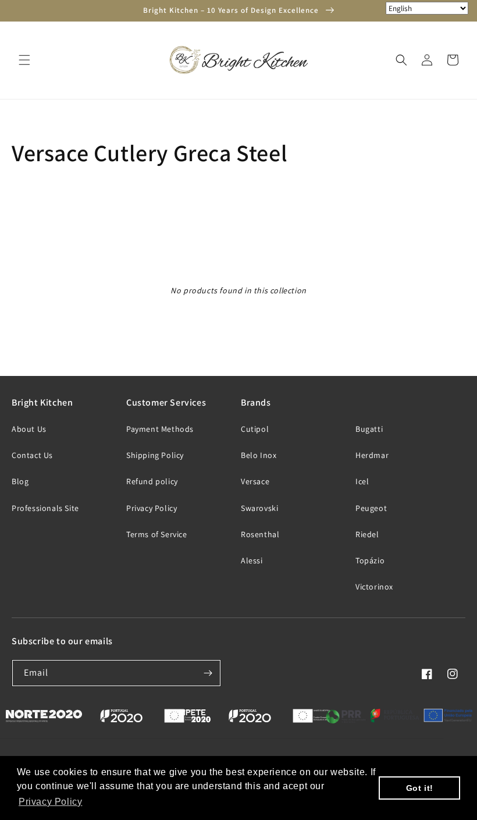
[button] (24, 60)
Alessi (252, 560)
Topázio (370, 560)
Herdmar (372, 455)
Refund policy (152, 481)
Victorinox (374, 586)
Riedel (367, 534)
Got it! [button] (419, 788)
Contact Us (32, 455)
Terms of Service (156, 534)
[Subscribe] (207, 673)
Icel (362, 481)
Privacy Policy (151, 508)
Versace (255, 481)
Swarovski (259, 508)
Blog (20, 481)
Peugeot (371, 508)
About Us (29, 429)
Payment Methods (160, 429)
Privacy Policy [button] (50, 802)
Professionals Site (45, 508)
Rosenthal (260, 534)
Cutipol (255, 429)
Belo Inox (258, 455)
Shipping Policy (155, 455)
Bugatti (369, 429)
